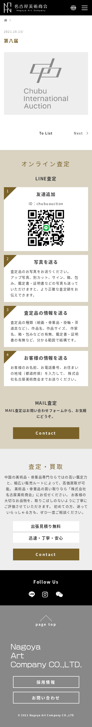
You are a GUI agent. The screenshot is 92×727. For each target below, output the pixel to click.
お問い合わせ (46, 698)
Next (78, 133)
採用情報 (46, 682)
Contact (46, 433)
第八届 (11, 40)
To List (46, 133)
